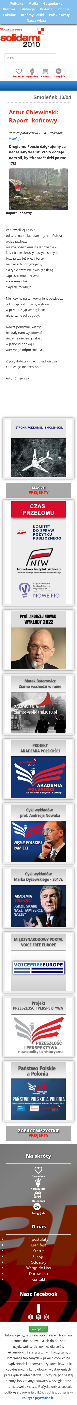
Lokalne (9, 15)
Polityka (16, 3)
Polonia (64, 9)
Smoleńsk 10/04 (52, 97)
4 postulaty (38, 1239)
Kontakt (38, 1279)
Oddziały (38, 1262)
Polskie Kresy (59, 15)
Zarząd (38, 1256)
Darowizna (38, 1273)
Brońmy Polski (32, 15)
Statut (38, 1250)
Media (33, 3)
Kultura (9, 9)
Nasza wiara (36, 20)
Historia (46, 9)
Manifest (38, 1245)
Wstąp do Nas (38, 1267)
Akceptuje (38, 1329)
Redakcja (15, 139)
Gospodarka (52, 3)
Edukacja (27, 9)
